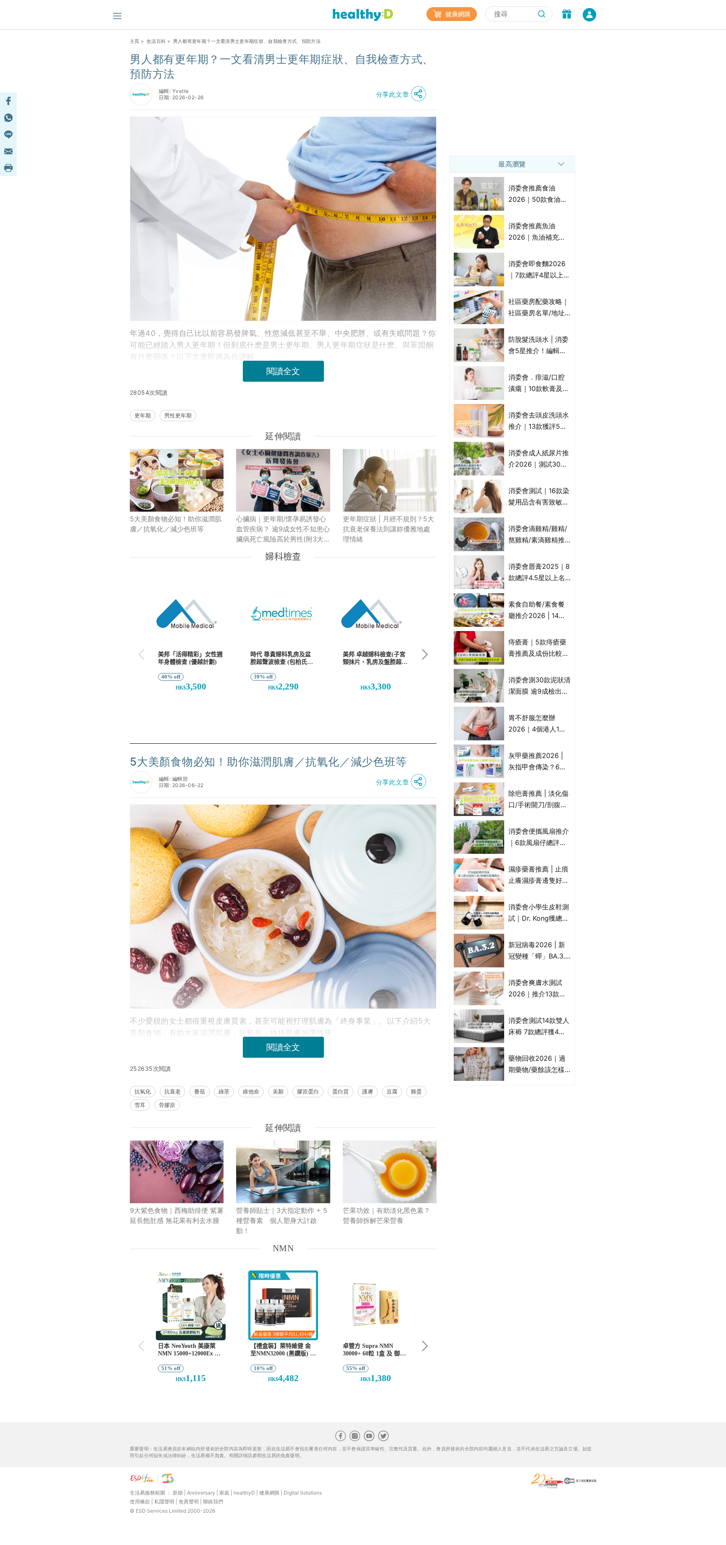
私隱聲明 (164, 1501)
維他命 (251, 1091)
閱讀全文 (283, 371)
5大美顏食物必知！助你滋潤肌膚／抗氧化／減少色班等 (175, 524)
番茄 (199, 1091)
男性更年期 (178, 415)
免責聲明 (189, 1501)
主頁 (134, 41)
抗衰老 (172, 1091)
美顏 (278, 1091)
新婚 (178, 1493)
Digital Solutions (303, 1493)
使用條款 (140, 1501)
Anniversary (201, 1493)
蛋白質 (340, 1091)
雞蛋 (416, 1091)
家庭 (224, 1493)
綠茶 (223, 1091)
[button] (403, 94)
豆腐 (392, 1091)
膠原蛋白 (308, 1091)
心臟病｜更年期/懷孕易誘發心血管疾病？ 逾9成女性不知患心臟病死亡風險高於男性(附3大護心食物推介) (283, 529)
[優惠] (567, 15)
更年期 (142, 415)
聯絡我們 (213, 1501)
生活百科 (156, 41)
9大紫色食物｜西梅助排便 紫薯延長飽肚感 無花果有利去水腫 (177, 1215)
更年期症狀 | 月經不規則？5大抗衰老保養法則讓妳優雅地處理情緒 (388, 529)
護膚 (367, 1091)
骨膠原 (167, 1104)
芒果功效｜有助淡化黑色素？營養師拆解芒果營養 (386, 1215)
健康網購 (457, 14)
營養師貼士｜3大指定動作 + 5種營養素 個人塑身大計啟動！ (281, 1220)
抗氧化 (142, 1091)
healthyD (244, 1493)
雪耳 (139, 1104)
